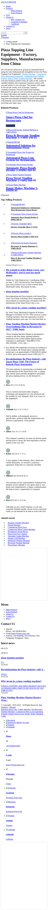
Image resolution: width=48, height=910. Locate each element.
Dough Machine (14, 525)
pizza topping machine (17, 291)
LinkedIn (9, 839)
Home (8, 6)
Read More (10, 126)
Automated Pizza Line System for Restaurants (20, 159)
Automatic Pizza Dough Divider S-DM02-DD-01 (21, 169)
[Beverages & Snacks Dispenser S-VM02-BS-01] (24, 243)
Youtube (9, 825)
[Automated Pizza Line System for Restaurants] (24, 154)
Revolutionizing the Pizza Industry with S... (23, 669)
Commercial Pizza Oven (17, 527)
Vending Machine (28, 74)
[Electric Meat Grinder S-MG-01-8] (21, 233)
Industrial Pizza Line (9, 709)
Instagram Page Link (14, 811)
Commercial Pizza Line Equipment (29, 712)
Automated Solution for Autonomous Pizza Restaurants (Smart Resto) (22, 148)
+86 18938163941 (13, 746)
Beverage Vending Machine (18, 543)
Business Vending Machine (18, 523)
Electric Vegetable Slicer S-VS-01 (24, 227)
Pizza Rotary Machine (16, 545)
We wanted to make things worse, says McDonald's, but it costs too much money (25, 273)
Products (9, 8)
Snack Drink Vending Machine (20, 78)
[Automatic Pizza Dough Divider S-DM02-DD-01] (19, 165)
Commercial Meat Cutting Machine (21, 529)
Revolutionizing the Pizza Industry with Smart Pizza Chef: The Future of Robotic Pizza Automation (26, 362)
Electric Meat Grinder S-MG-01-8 (24, 237)
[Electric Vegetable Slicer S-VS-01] (21, 224)
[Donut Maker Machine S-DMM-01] (16, 185)
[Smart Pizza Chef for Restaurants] (20, 112)
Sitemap (12, 707)
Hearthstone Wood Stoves (18, 532)
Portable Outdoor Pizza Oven (12, 714)
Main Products (16, 11)
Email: (8, 633)
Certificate (15, 24)
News (8, 28)
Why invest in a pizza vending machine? (26, 307)
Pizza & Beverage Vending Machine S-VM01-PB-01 (23, 136)
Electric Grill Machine (16, 538)
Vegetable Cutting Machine (18, 536)
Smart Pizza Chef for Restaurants (19, 118)
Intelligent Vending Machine (19, 541)
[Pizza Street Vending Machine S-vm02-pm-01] (18, 175)
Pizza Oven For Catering (17, 534)
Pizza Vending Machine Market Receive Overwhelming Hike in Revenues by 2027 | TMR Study (26, 327)
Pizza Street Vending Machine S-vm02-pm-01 (21, 179)
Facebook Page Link (14, 798)
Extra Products (16, 13)
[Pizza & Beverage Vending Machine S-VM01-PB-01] (24, 132)
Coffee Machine (24, 709)
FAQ (8, 15)
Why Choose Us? (18, 20)
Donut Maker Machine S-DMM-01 (22, 189)
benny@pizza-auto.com (20, 633)
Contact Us (10, 26)
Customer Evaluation (19, 22)
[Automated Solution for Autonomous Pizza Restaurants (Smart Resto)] (13, 142)
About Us (10, 17)
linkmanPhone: (9, 630)
